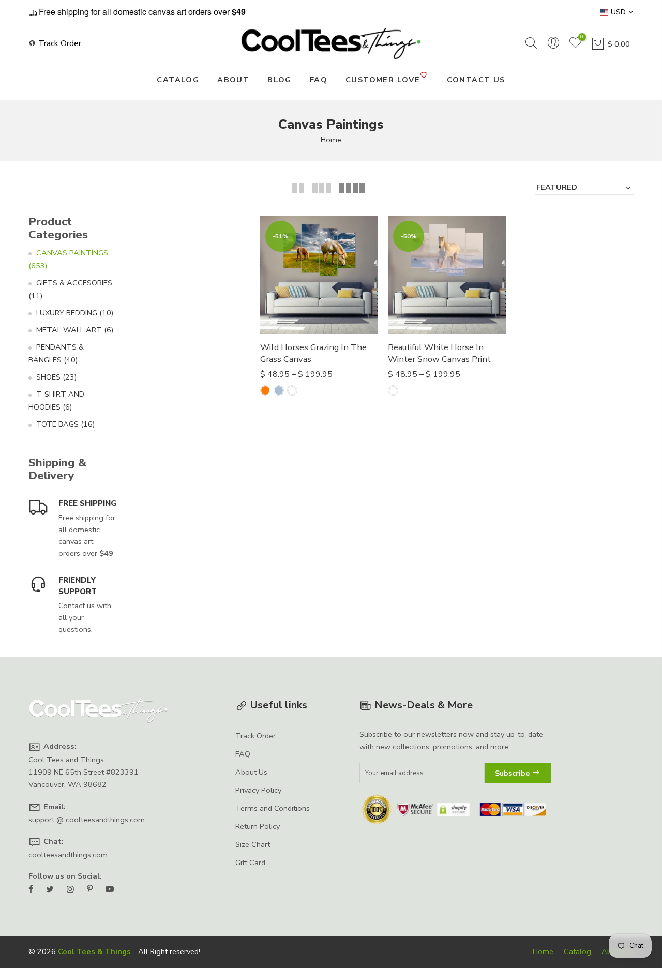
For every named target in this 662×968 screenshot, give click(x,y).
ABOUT (233, 79)
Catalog (577, 951)
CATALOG (178, 79)
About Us (251, 772)
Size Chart (252, 844)
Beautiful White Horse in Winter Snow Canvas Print (439, 353)
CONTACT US (476, 79)
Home (331, 139)
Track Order (58, 43)
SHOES (56, 377)
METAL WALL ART (74, 330)
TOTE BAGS (65, 424)
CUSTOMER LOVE (382, 79)
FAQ (318, 79)
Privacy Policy (258, 790)
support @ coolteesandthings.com (86, 819)
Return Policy (257, 826)
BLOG (279, 79)
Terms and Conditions (272, 808)
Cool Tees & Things (94, 951)
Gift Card (250, 862)
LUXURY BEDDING (74, 313)
